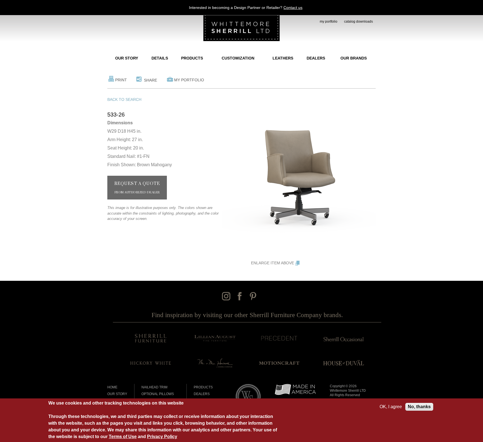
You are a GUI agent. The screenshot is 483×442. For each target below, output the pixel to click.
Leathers (283, 58)
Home (112, 387)
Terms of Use (123, 436)
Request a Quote (137, 187)
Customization (238, 58)
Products (192, 58)
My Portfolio (189, 80)
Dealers (316, 58)
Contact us (292, 7)
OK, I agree (391, 406)
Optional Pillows (157, 394)
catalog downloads (358, 21)
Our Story (126, 58)
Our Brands (353, 58)
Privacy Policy (162, 436)
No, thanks (419, 406)
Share (150, 80)
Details (159, 58)
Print (121, 80)
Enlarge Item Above (272, 263)
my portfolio (328, 21)
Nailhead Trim (154, 387)
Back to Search (124, 99)
